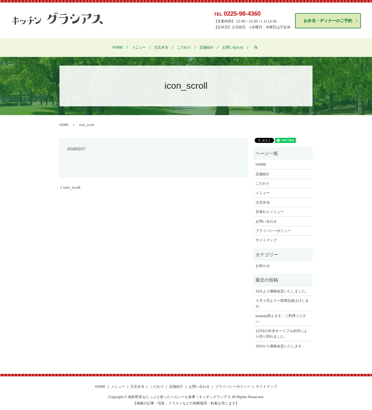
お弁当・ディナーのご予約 (328, 20)
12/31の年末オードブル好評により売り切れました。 (281, 333)
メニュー (139, 47)
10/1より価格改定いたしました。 (282, 291)
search (256, 47)
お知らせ (263, 266)
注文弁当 (161, 47)
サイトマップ (266, 240)
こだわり (184, 47)
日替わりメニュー (270, 212)
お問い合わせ (232, 47)
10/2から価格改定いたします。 (280, 346)
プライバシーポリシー (273, 231)
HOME (117, 47)
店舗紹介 (207, 47)
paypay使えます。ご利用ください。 (281, 318)
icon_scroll (71, 187)
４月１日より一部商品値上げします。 (282, 303)
